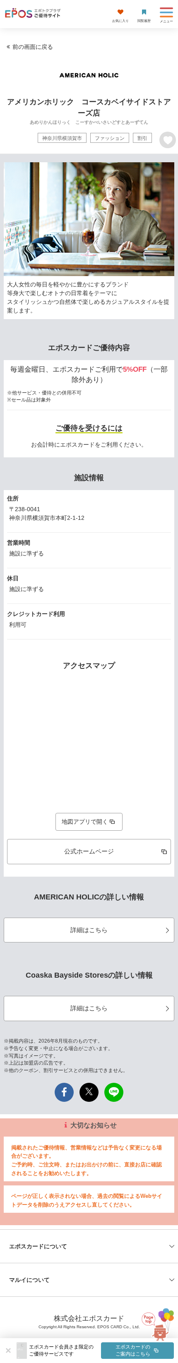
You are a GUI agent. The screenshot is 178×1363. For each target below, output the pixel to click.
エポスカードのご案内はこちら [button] (132, 1350)
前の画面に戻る (32, 46)
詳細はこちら (89, 929)
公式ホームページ (89, 851)
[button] (101, 1350)
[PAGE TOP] (156, 1326)
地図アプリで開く (85, 821)
